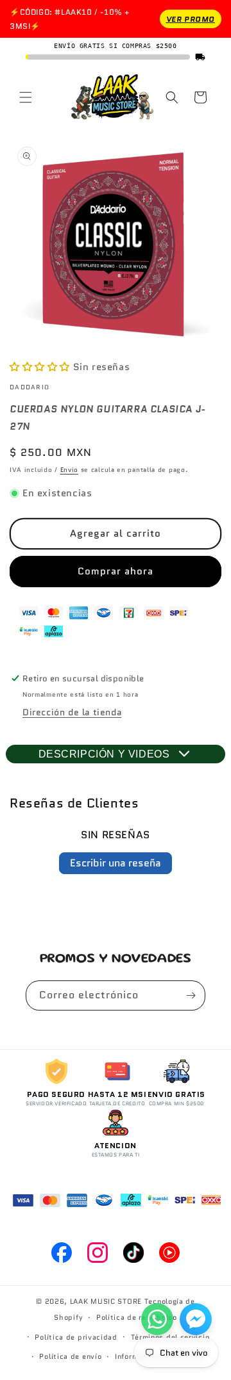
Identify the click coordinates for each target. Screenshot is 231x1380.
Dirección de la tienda (71, 712)
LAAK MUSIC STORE (106, 1301)
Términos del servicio (170, 1337)
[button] (26, 97)
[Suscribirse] (190, 995)
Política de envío (70, 1356)
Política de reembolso (136, 1317)
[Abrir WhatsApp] (157, 1319)
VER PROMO (190, 18)
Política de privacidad (76, 1337)
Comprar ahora (115, 571)
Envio (69, 470)
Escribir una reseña (115, 863)
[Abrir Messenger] (196, 1319)
